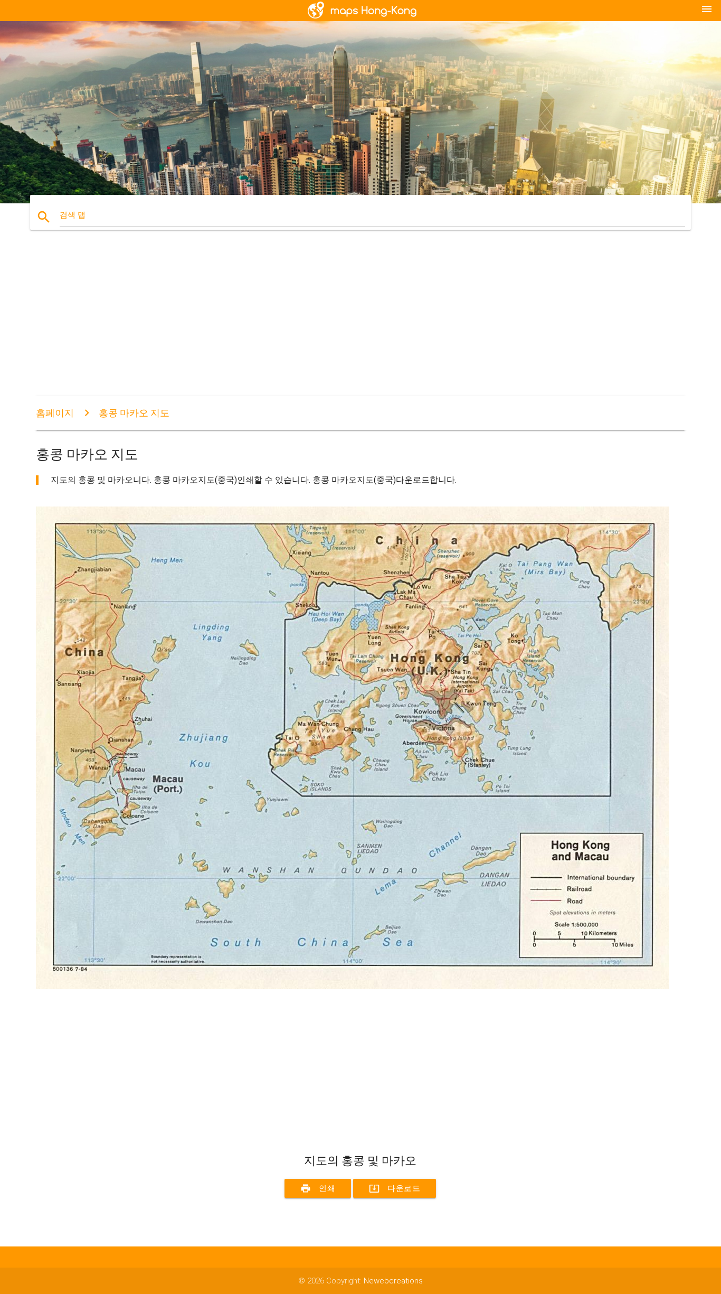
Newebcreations (393, 1281)
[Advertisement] (352, 322)
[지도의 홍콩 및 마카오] (352, 986)
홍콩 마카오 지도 (134, 412)
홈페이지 (55, 412)
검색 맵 (73, 215)
